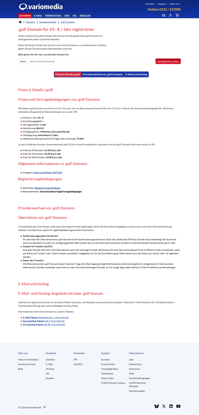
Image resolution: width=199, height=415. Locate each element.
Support (162, 3)
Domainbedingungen (139, 378)
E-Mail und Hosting (136, 74)
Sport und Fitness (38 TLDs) (48, 172)
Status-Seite (107, 378)
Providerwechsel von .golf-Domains (103, 74)
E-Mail (38, 15)
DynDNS (78, 364)
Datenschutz (135, 364)
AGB (131, 373)
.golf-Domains (68, 22)
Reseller (85, 15)
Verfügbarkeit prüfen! (168, 61)
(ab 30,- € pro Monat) (44, 324)
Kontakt (150, 3)
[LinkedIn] (171, 406)
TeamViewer (107, 373)
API (75, 359)
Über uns (174, 3)
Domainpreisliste (47, 22)
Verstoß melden (137, 391)
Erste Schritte (108, 364)
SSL (74, 15)
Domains (25, 15)
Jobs (131, 359)
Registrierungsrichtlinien (47, 188)
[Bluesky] (156, 406)
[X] (163, 406)
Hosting (50, 368)
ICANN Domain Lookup (113, 382)
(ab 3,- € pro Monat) (44, 320)
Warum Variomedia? (28, 359)
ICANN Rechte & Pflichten (137, 384)
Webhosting (53, 15)
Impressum (134, 368)
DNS (67, 15)
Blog (20, 368)
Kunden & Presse (26, 364)
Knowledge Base (109, 368)
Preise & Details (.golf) (68, 74)
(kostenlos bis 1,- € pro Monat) (46, 317)
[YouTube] (178, 406)
